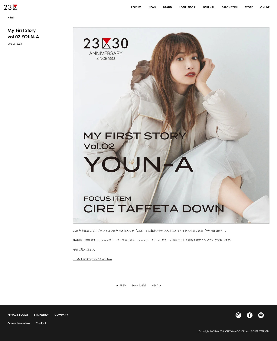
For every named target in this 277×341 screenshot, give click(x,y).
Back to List (139, 285)
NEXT (155, 285)
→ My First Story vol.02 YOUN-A (92, 259)
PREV (122, 285)
